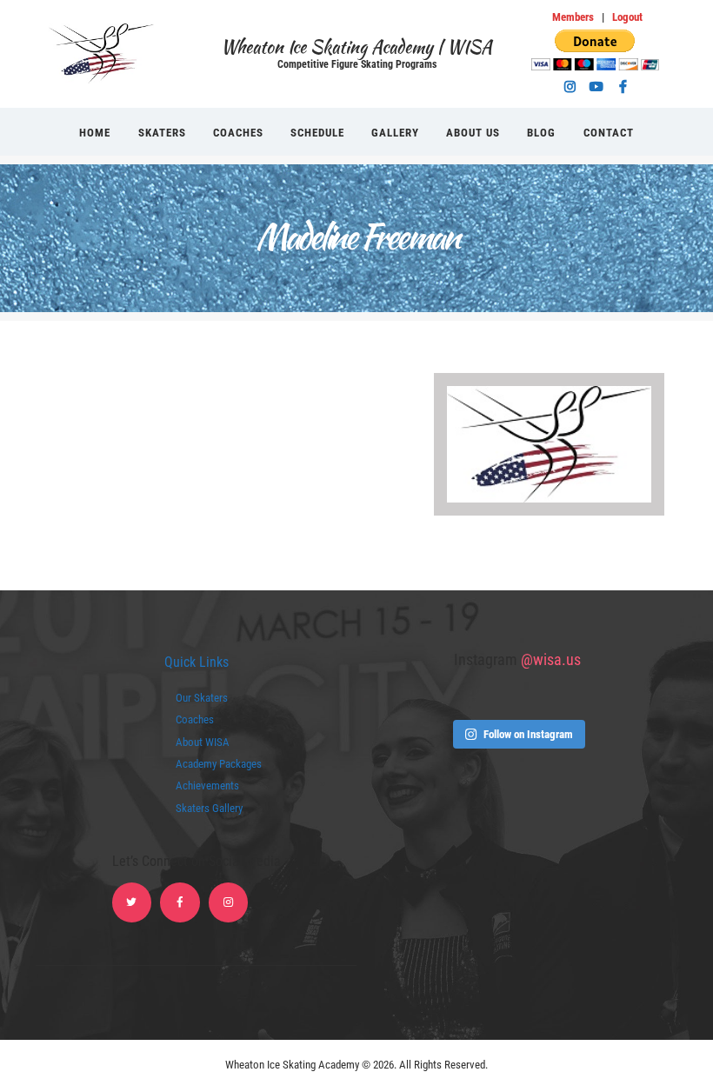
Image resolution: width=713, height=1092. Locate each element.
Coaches (195, 719)
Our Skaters (202, 697)
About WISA (203, 742)
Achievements (207, 785)
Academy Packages (219, 763)
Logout (627, 16)
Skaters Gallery (209, 808)
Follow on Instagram (528, 734)
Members (573, 16)
